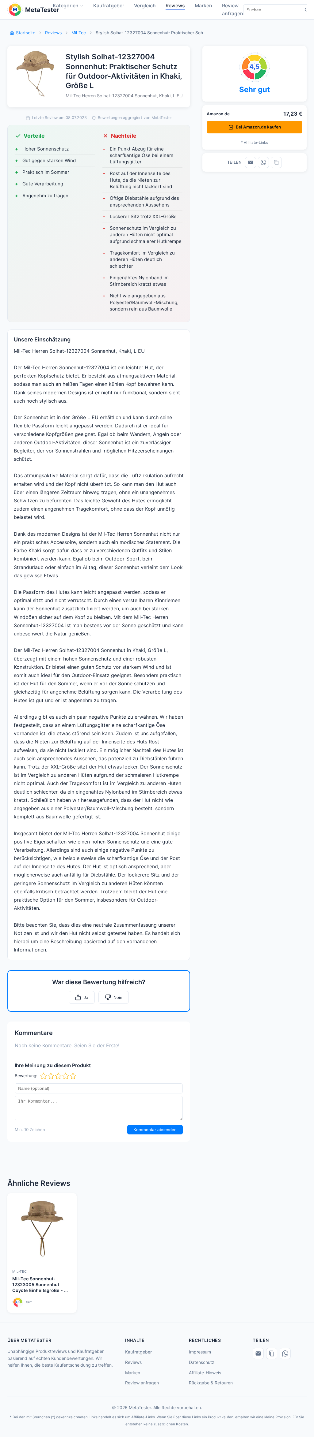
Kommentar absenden (155, 1129)
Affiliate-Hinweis (205, 1372)
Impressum (200, 1351)
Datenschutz (201, 1362)
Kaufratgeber (138, 1351)
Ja (86, 997)
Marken (132, 1372)
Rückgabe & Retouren (211, 1382)
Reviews (53, 32)
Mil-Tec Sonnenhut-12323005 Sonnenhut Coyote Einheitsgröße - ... (40, 1284)
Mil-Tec (78, 32)
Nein (117, 997)
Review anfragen (142, 1382)
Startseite (25, 32)
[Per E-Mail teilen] (250, 162)
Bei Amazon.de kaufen (258, 127)
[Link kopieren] (276, 162)
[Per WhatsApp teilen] (263, 162)
